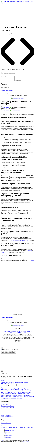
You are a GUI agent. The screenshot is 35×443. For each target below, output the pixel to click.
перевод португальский (18, 393)
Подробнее (26, 441)
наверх (2, 380)
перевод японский (17, 398)
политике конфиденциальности (19, 240)
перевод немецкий (28, 388)
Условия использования (7, 382)
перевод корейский (6, 393)
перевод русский (17, 388)
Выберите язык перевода (8, 69)
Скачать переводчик (7, 90)
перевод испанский (18, 389)
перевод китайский (25, 392)
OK (2, 440)
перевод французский (7, 389)
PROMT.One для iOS (6, 415)
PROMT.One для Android (7, 416)
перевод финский (29, 396)
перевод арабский (29, 390)
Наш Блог (8, 437)
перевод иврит (5, 392)
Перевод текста (5, 404)
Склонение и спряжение (7, 407)
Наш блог (3, 408)
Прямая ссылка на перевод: (8, 351)
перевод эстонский (6, 398)
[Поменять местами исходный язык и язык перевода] (17, 68)
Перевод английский (6, 388)
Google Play (4, 252)
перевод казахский (14, 392)
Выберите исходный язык (8, 34)
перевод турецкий (12, 395)
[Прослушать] (5, 107)
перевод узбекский (6, 396)
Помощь (7, 432)
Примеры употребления (7, 406)
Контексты (9, 2)
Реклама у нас (9, 435)
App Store (29, 250)
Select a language (5, 385)
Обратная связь (9, 430)
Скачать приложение (11, 434)
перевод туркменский (24, 395)
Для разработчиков (6, 423)
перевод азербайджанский (15, 390)
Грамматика (29, 2)
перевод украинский (17, 396)
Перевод (3, 2)
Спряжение (19, 2)
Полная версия (19, 382)
